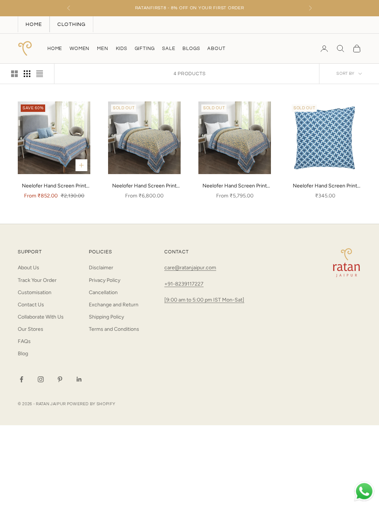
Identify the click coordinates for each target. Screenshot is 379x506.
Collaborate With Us (41, 317)
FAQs (24, 341)
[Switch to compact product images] (39, 74)
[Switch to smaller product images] (27, 74)
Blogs (191, 48)
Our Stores (30, 329)
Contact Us (31, 305)
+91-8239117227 (184, 284)
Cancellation (103, 292)
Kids (121, 48)
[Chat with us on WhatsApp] (364, 491)
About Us (28, 267)
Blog (23, 353)
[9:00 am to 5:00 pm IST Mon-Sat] (204, 300)
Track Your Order (37, 280)
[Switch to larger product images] (14, 74)
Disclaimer (101, 267)
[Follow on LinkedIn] (79, 379)
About (216, 48)
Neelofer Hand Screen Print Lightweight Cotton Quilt (144, 186)
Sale (168, 48)
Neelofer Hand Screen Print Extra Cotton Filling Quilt (234, 186)
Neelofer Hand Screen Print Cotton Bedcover (54, 186)
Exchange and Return (113, 305)
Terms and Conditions (114, 329)
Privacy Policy (104, 280)
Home (54, 48)
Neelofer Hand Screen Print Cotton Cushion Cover (325, 186)
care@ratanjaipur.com (190, 267)
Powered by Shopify (91, 404)
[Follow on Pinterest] (60, 379)
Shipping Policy (106, 317)
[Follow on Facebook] (21, 379)
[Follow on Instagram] (40, 379)
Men (102, 48)
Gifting (145, 48)
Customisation (34, 292)
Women (80, 48)
